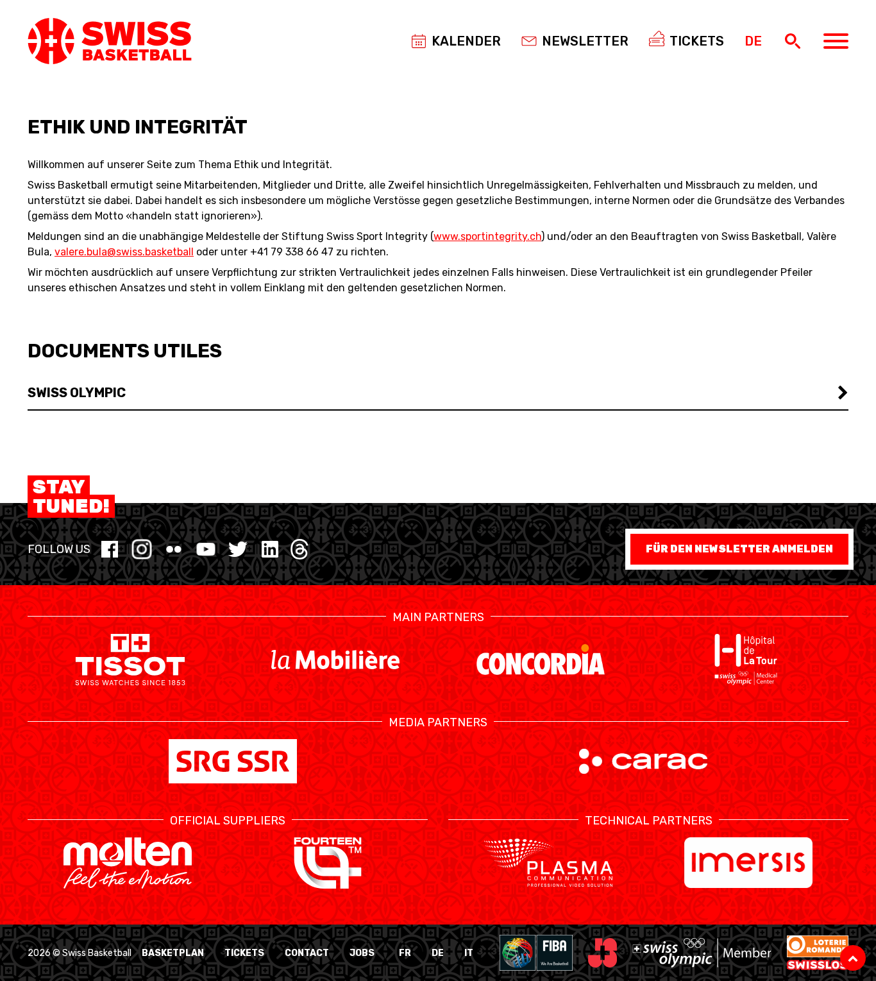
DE (438, 953)
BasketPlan (173, 953)
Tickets (244, 953)
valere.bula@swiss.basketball (124, 252)
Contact (307, 953)
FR (405, 953)
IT (468, 953)
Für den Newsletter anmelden (739, 549)
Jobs (362, 953)
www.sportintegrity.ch (487, 236)
